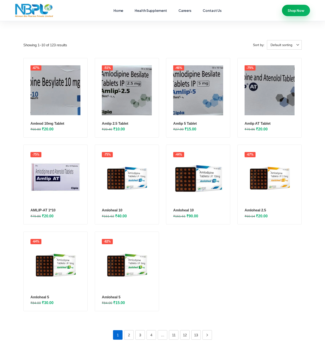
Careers (184, 10)
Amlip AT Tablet (258, 123)
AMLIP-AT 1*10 (42, 210)
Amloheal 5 (39, 297)
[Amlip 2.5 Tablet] (127, 90)
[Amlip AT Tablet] (270, 90)
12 (185, 335)
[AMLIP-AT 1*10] (55, 177)
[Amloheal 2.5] (270, 177)
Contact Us (212, 10)
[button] (285, 44)
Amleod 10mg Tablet (47, 123)
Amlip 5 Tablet (185, 123)
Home (118, 10)
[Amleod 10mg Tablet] (55, 90)
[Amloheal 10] (127, 177)
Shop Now (296, 10)
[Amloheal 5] (55, 264)
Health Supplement (151, 10)
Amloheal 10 (112, 210)
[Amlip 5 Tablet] (198, 90)
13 (196, 335)
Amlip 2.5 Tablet (115, 123)
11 (174, 335)
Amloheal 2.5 (255, 210)
